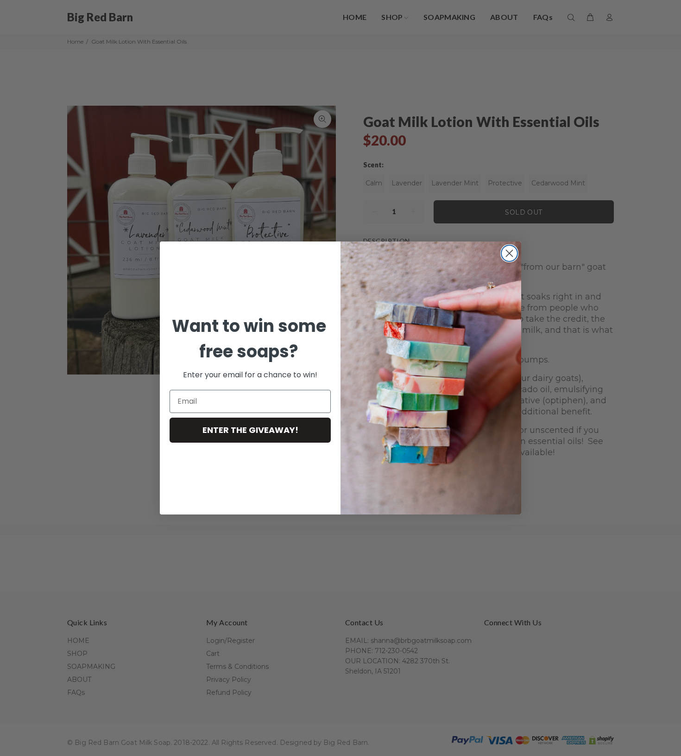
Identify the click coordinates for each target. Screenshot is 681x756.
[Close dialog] (509, 253)
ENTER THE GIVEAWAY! (250, 430)
